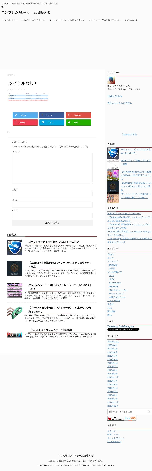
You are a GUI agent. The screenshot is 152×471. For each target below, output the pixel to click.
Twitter (110, 96)
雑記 (109, 315)
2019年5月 (112, 359)
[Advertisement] (76, 45)
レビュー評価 (113, 300)
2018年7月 (112, 381)
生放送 (112, 268)
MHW (111, 279)
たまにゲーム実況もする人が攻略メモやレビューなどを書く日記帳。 (76, 461)
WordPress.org (114, 441)
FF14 (111, 275)
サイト (15, 211)
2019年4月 (112, 363)
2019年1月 (112, 374)
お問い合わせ (131, 20)
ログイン (111, 431)
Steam (110, 254)
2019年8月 (112, 352)
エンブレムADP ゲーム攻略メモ (25, 12)
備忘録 (110, 304)
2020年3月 (112, 349)
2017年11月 (112, 406)
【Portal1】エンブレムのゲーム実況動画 (50, 330)
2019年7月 (112, 356)
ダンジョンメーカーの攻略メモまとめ (67, 20)
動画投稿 (113, 265)
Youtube (118, 96)
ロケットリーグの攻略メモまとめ (104, 20)
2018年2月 (112, 395)
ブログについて (10, 20)
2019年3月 (112, 366)
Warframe (113, 286)
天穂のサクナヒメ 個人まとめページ (124, 213)
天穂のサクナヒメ (117, 297)
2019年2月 (112, 370)
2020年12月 (113, 341)
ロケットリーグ (116, 293)
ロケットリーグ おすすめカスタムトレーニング (53, 241)
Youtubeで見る (129, 134)
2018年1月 (112, 399)
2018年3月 (112, 391)
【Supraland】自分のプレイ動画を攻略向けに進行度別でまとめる (136, 175)
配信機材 (111, 311)
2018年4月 (112, 388)
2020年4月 (112, 345)
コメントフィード (115, 438)
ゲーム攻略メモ (114, 272)
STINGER (110, 465)
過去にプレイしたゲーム (119, 102)
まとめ (110, 258)
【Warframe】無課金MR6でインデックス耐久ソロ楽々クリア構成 (136, 186)
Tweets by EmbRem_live (120, 326)
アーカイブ (112, 261)
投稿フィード (113, 434)
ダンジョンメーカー (118, 290)
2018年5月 (112, 384)
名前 (14, 189)
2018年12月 (113, 377)
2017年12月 (113, 402)
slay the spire (115, 283)
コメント (16, 151)
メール (15, 200)
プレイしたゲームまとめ (33, 20)
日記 (109, 308)
